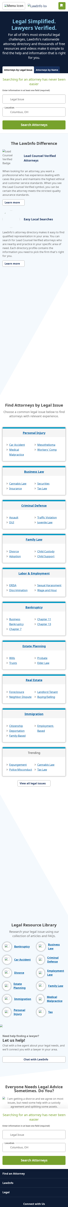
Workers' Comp (47, 449)
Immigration (34, 714)
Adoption (15, 556)
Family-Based (17, 736)
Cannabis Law (17, 483)
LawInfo (7, 1183)
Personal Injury (34, 433)
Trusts (13, 663)
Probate (42, 658)
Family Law (34, 539)
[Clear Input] (62, 99)
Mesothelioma (46, 445)
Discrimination (18, 590)
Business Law (34, 472)
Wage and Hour (47, 590)
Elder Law (43, 663)
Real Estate (34, 680)
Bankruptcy (34, 607)
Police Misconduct (20, 769)
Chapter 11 (44, 619)
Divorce (14, 551)
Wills (12, 658)
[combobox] (34, 99)
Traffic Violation (47, 517)
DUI (11, 522)
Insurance (15, 488)
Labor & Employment (34, 573)
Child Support (45, 556)
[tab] (18, 69)
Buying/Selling (46, 697)
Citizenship (16, 726)
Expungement (18, 764)
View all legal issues (33, 783)
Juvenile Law (44, 522)
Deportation (17, 731)
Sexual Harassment (49, 585)
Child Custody (45, 551)
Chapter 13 (44, 624)
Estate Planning (34, 646)
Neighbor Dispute (20, 697)
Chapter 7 (15, 629)
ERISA (12, 585)
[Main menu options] (13, 6)
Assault (13, 517)
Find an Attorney (13, 1173)
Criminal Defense (34, 506)
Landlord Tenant (47, 692)
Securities (43, 483)
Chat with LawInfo (36, 1059)
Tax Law (42, 488)
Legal (6, 1192)
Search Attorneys (34, 125)
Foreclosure (16, 692)
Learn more (12, 202)
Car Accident (17, 445)
